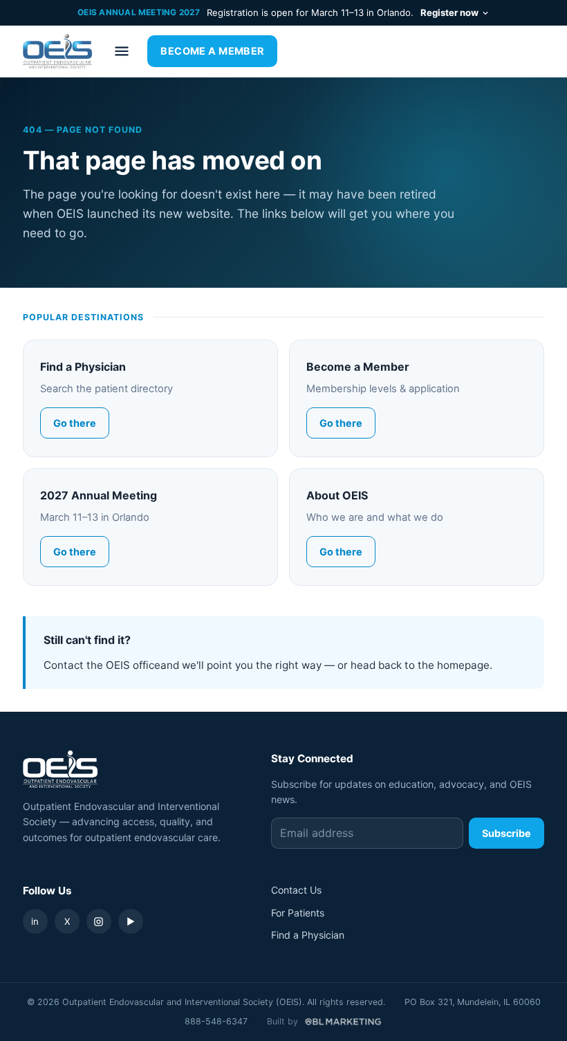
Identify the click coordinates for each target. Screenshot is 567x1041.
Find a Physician (307, 935)
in (35, 921)
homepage (463, 665)
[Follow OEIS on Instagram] (98, 921)
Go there (74, 423)
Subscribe (506, 833)
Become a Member (211, 51)
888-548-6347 (216, 1021)
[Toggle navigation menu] (122, 51)
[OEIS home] (58, 51)
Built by (282, 1021)
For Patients (297, 913)
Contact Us (296, 890)
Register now (449, 12)
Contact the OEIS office (102, 665)
